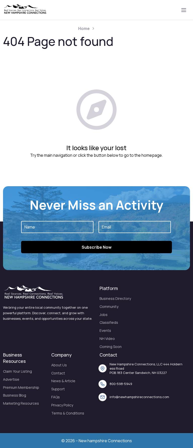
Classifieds (109, 322)
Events (105, 330)
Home (84, 28)
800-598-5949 (121, 383)
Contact (58, 373)
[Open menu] (183, 10)
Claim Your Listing (17, 371)
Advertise (11, 379)
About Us (59, 365)
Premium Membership (21, 387)
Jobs (104, 314)
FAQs (55, 397)
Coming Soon (111, 346)
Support (58, 389)
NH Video (107, 338)
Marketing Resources (21, 403)
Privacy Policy (62, 405)
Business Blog (14, 395)
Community (109, 306)
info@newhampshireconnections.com (139, 397)
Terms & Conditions (67, 413)
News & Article (63, 380)
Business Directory (115, 298)
